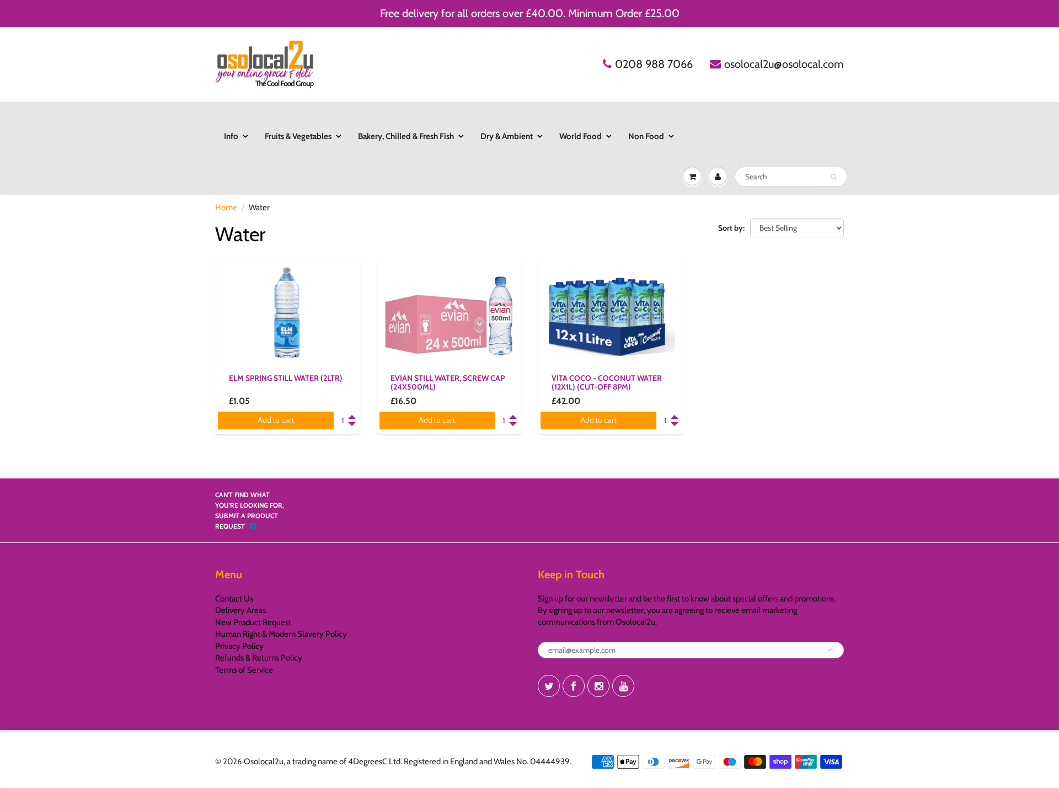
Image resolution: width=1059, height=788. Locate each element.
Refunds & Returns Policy (258, 658)
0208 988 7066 (654, 64)
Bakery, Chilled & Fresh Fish (406, 136)
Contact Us (234, 599)
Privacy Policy (239, 646)
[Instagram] (598, 686)
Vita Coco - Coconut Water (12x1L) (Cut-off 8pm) (607, 382)
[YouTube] (623, 686)
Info (231, 136)
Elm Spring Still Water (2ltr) (286, 378)
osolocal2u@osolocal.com (784, 64)
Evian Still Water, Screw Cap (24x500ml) (448, 382)
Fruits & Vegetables (298, 136)
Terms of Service (244, 670)
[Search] (833, 177)
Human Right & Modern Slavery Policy (281, 634)
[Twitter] (549, 686)
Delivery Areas (240, 610)
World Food (580, 136)
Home (226, 207)
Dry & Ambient (506, 136)
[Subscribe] (830, 649)
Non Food (646, 136)
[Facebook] (574, 686)
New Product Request (253, 622)
